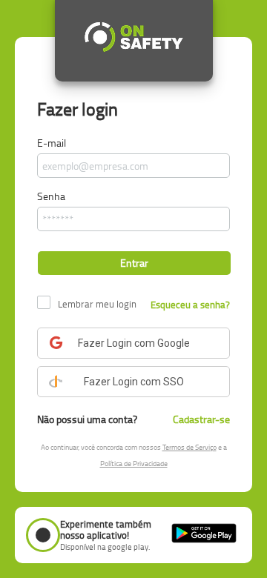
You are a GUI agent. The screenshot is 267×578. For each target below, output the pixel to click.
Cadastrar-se (201, 419)
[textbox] (133, 165)
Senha (51, 196)
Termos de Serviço (189, 447)
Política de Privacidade (134, 463)
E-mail (51, 143)
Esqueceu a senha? (190, 304)
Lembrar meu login (97, 303)
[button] (134, 262)
